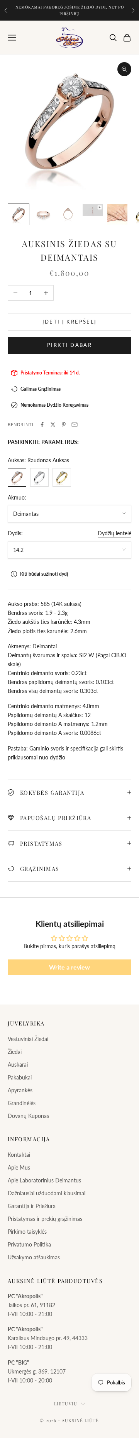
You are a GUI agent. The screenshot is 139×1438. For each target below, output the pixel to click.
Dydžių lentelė (114, 533)
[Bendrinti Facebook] (42, 424)
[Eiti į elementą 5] (117, 214)
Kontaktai (19, 1154)
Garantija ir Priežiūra (32, 1206)
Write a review (69, 967)
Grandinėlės (22, 1103)
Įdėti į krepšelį (69, 322)
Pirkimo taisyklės (27, 1231)
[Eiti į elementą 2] (43, 214)
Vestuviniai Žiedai (28, 1039)
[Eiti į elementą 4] (92, 210)
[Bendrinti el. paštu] (74, 424)
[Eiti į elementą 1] (18, 214)
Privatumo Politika (29, 1244)
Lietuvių (65, 1404)
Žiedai (15, 1051)
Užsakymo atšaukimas (34, 1257)
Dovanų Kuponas (28, 1115)
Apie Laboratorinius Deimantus (44, 1180)
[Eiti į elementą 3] (68, 214)
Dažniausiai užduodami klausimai (46, 1193)
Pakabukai (20, 1077)
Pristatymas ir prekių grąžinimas (45, 1218)
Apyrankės (20, 1090)
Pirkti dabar (69, 345)
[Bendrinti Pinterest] (64, 424)
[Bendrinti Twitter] (53, 424)
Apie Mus (19, 1167)
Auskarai (18, 1064)
